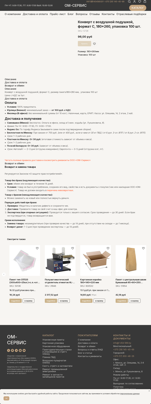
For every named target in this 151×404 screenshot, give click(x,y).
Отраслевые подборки (131, 14)
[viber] (12, 350)
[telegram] (16, 350)
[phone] (8, 350)
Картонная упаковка (53, 343)
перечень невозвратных (60, 190)
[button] (129, 1)
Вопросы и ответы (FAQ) (90, 349)
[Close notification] (149, 391)
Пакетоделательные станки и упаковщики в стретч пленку (57, 351)
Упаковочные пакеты (53, 339)
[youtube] (24, 350)
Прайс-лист (58, 14)
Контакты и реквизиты (90, 356)
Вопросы (81, 14)
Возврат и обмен (86, 346)
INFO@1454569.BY (95, 1)
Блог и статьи (85, 353)
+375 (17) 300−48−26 (123, 356)
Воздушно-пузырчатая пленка (54, 361)
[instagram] (20, 350)
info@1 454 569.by (122, 343)
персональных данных (130, 394)
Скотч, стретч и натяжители (57, 366)
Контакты (108, 14)
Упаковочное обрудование (56, 346)
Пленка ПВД (49, 357)
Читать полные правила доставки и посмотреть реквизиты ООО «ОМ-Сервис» (48, 160)
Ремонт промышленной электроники (54, 370)
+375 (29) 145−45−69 (123, 349)
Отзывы (94, 14)
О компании (13, 14)
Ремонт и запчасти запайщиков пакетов (53, 375)
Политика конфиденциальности (124, 388)
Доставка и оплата (35, 14)
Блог (71, 14)
